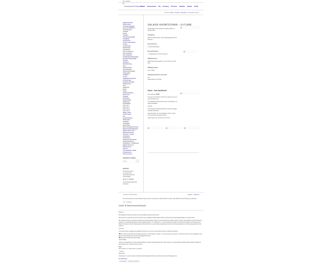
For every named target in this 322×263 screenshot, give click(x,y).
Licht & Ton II (126, 107)
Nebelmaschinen (127, 83)
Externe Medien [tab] (122, 239)
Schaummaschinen (127, 154)
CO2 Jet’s (125, 148)
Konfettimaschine (127, 146)
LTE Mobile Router (127, 29)
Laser (124, 65)
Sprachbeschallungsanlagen (129, 58)
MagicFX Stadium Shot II (129, 130)
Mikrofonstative (126, 119)
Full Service (174, 6)
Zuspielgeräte (126, 38)
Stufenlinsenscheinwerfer (129, 71)
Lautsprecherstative (127, 118)
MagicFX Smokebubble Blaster (130, 128)
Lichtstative (125, 121)
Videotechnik (126, 87)
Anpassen (129, 202)
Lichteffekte (125, 74)
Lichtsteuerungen (127, 80)
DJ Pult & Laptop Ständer (129, 42)
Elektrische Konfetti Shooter (130, 139)
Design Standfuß (127, 100)
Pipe (124, 116)
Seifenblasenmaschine (128, 132)
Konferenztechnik (151, 6)
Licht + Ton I (126, 105)
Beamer (125, 89)
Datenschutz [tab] (122, 253)
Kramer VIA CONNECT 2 (129, 28)
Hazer (124, 85)
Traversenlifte (126, 123)
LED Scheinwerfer (127, 69)
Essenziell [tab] (121, 228)
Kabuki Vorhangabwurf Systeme (130, 127)
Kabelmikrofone (126, 47)
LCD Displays (126, 98)
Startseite (142, 6)
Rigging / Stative (127, 112)
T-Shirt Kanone (126, 137)
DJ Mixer (125, 44)
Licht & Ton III (126, 109)
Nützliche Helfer (127, 24)
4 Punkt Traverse (127, 114)
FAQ (159, 6)
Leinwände (125, 96)
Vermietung (166, 6)
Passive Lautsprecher (128, 51)
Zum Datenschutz (123, 258)
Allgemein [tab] (121, 212)
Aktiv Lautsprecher (127, 53)
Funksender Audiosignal (129, 26)
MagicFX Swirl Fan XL (128, 145)
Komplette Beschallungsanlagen (130, 56)
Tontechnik (125, 31)
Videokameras (126, 101)
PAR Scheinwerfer (127, 67)
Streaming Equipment (128, 92)
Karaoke (125, 33)
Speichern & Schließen (134, 261)
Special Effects (126, 125)
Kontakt (196, 6)
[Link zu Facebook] (198, 1)
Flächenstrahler (126, 73)
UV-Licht (125, 76)
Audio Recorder (126, 40)
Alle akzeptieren (123, 261)
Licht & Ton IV (126, 110)
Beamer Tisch (126, 94)
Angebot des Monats (128, 22)
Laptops (125, 91)
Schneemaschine (127, 152)
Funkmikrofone (126, 49)
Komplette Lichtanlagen (128, 82)
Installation (182, 6)
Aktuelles (189, 6)
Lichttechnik (126, 62)
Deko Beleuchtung (127, 64)
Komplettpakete (126, 103)
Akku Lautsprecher (127, 55)
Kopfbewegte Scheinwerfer (129, 78)
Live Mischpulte (126, 46)
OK (124, 202)
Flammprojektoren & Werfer (129, 150)
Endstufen (125, 60)
